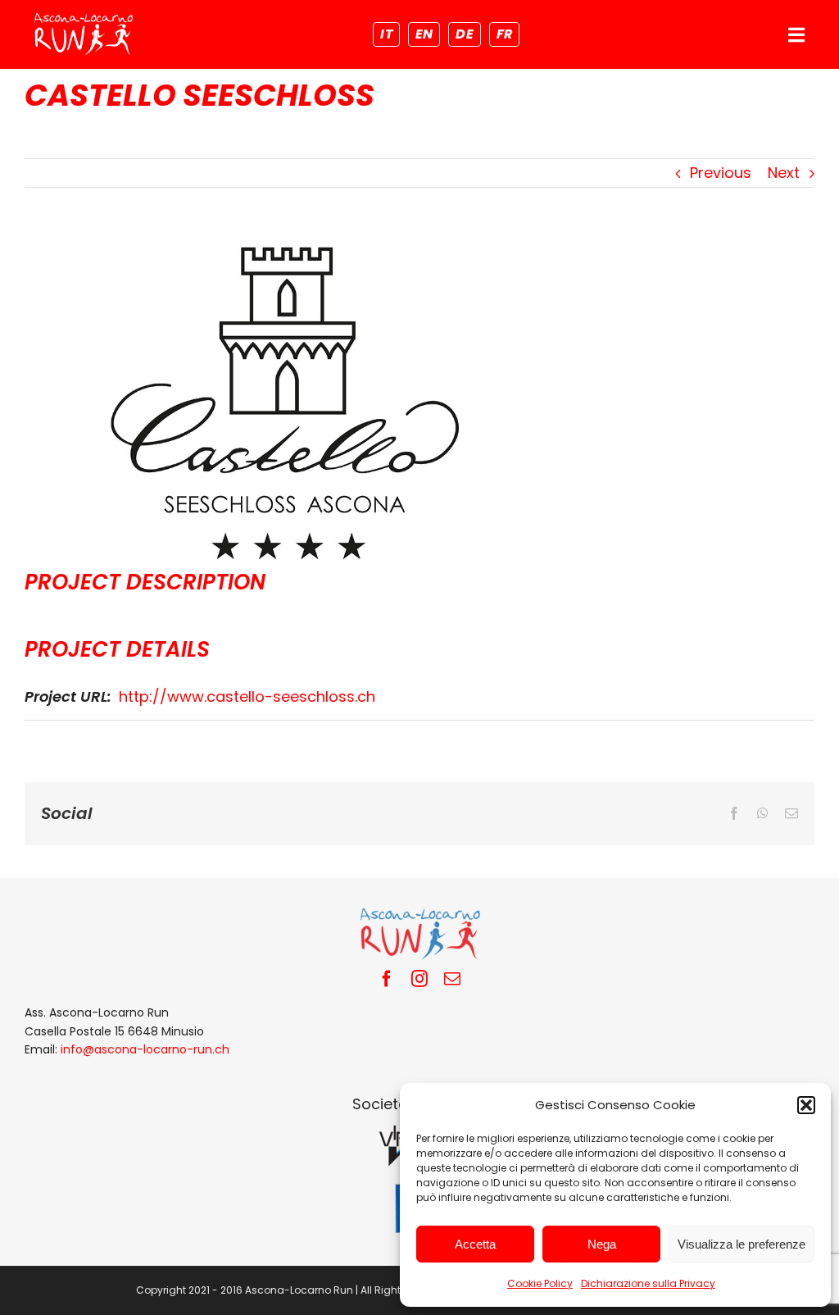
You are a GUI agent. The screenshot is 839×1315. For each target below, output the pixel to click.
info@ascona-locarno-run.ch (145, 1049)
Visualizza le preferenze (741, 1244)
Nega (601, 1244)
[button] (806, 1105)
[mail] (452, 979)
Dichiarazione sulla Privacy (648, 1283)
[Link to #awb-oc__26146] (796, 34)
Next (784, 172)
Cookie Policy (540, 1283)
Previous (720, 172)
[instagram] (419, 979)
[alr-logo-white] (83, 17)
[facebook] (387, 979)
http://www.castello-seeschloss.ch (247, 696)
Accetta (475, 1244)
